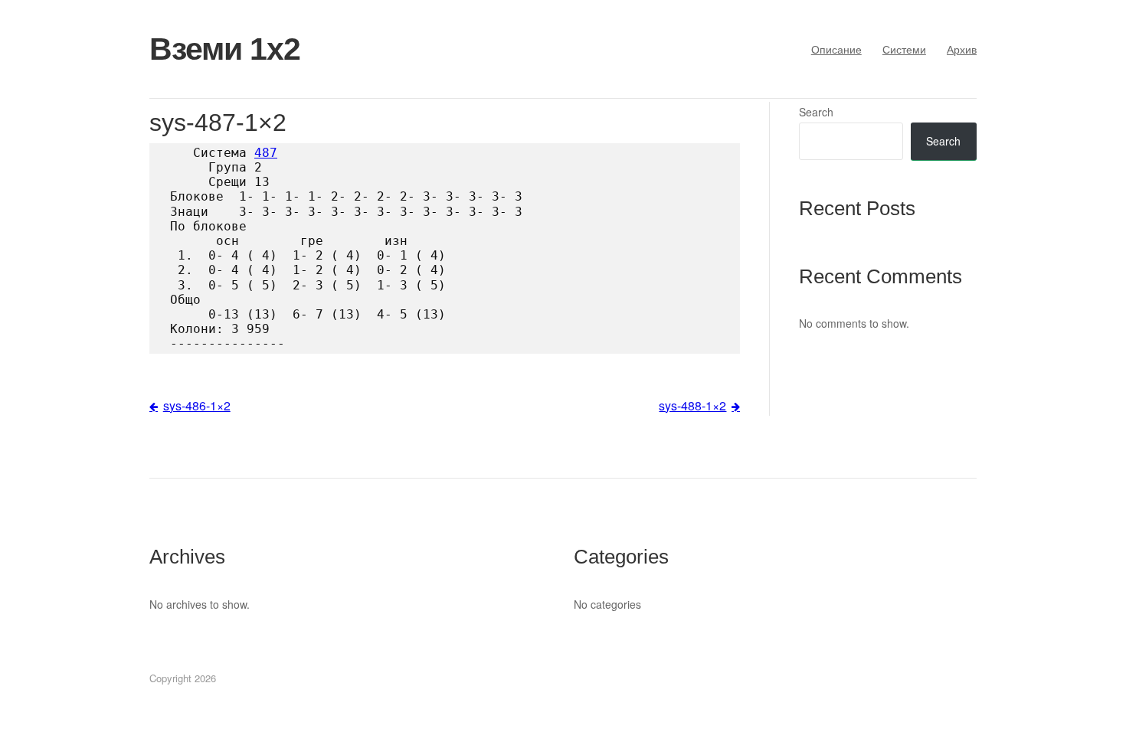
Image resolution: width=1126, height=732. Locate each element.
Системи (904, 49)
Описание (836, 49)
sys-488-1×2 (692, 405)
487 (265, 152)
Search (816, 111)
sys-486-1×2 (197, 405)
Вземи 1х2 (224, 49)
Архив (962, 49)
